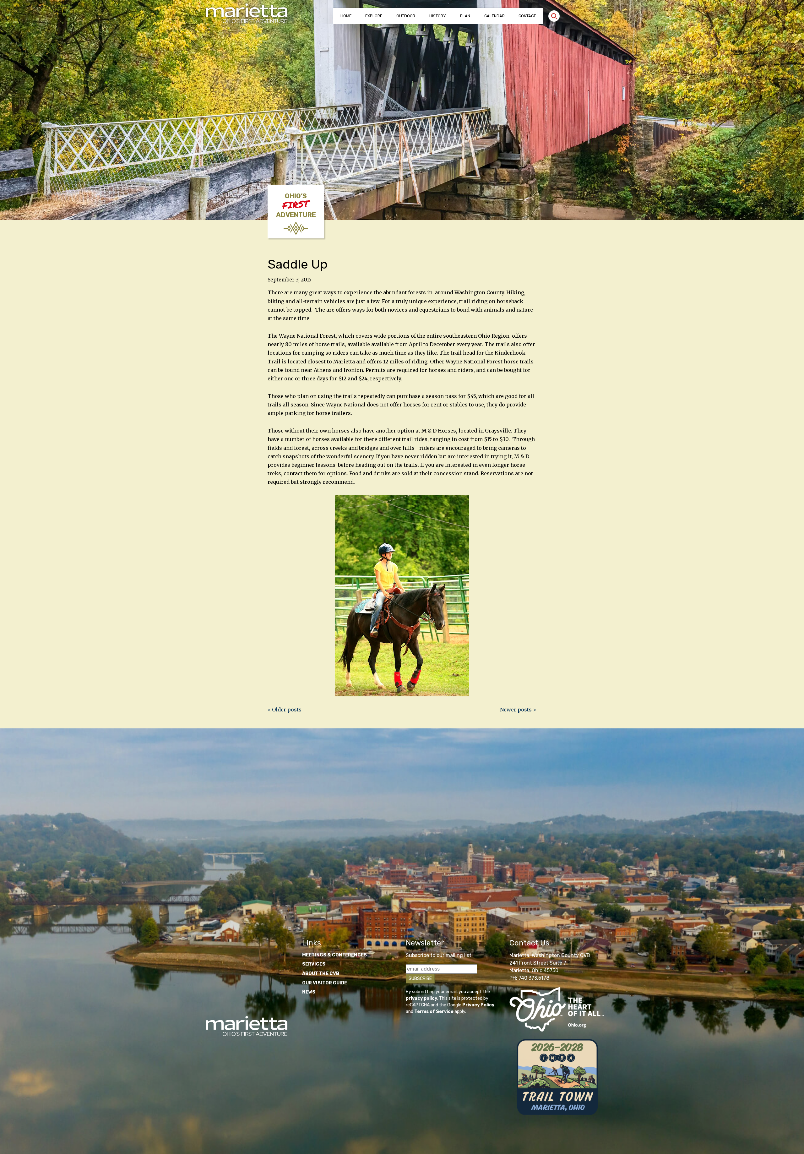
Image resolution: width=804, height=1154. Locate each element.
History (437, 16)
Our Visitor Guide (324, 983)
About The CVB (320, 973)
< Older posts (285, 709)
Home (345, 16)
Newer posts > (518, 709)
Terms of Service (434, 1011)
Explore (373, 16)
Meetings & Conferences (334, 955)
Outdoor (405, 16)
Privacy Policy (478, 1005)
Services (313, 964)
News (308, 992)
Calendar (494, 16)
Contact (527, 16)
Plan (465, 16)
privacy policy (421, 998)
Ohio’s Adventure (296, 205)
